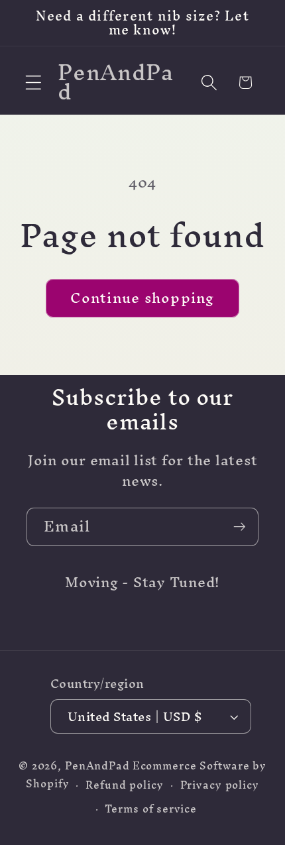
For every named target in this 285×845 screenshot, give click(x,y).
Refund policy (124, 785)
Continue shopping (142, 297)
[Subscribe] (239, 527)
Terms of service (150, 808)
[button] (33, 82)
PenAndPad (97, 765)
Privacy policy (219, 785)
